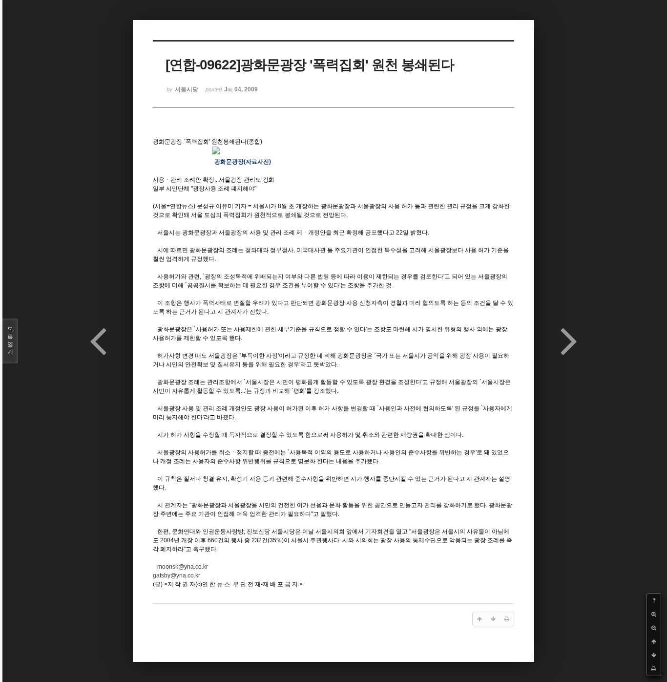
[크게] (654, 614)
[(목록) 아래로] (654, 655)
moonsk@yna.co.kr (182, 566)
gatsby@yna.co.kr (176, 575)
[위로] (654, 641)
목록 (10, 340)
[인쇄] (654, 669)
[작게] (654, 628)
